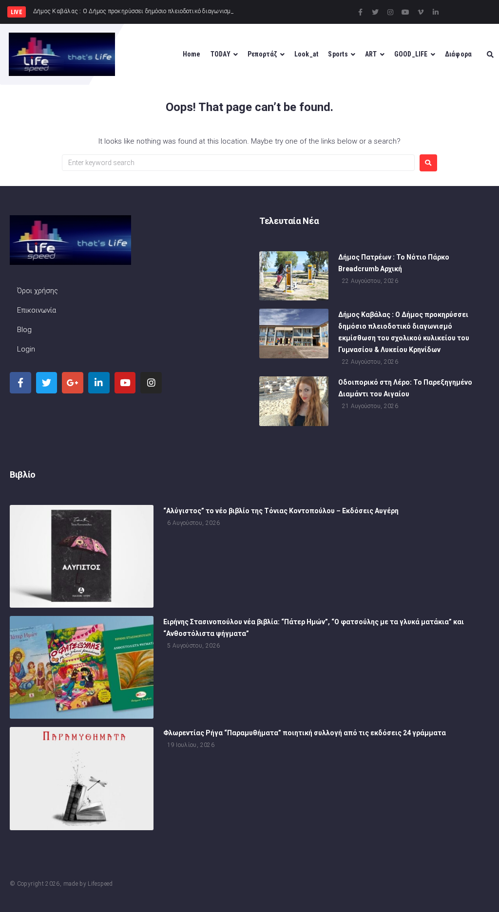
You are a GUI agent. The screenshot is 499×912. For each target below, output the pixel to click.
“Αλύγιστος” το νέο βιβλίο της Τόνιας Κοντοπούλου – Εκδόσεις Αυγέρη (281, 511)
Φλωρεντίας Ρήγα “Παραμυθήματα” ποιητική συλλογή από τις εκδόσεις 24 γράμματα (304, 733)
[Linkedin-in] (435, 12)
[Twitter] (375, 12)
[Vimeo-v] (420, 12)
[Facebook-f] (360, 12)
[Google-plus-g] (72, 382)
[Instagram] (390, 12)
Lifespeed (100, 883)
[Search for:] (238, 162)
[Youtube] (405, 12)
